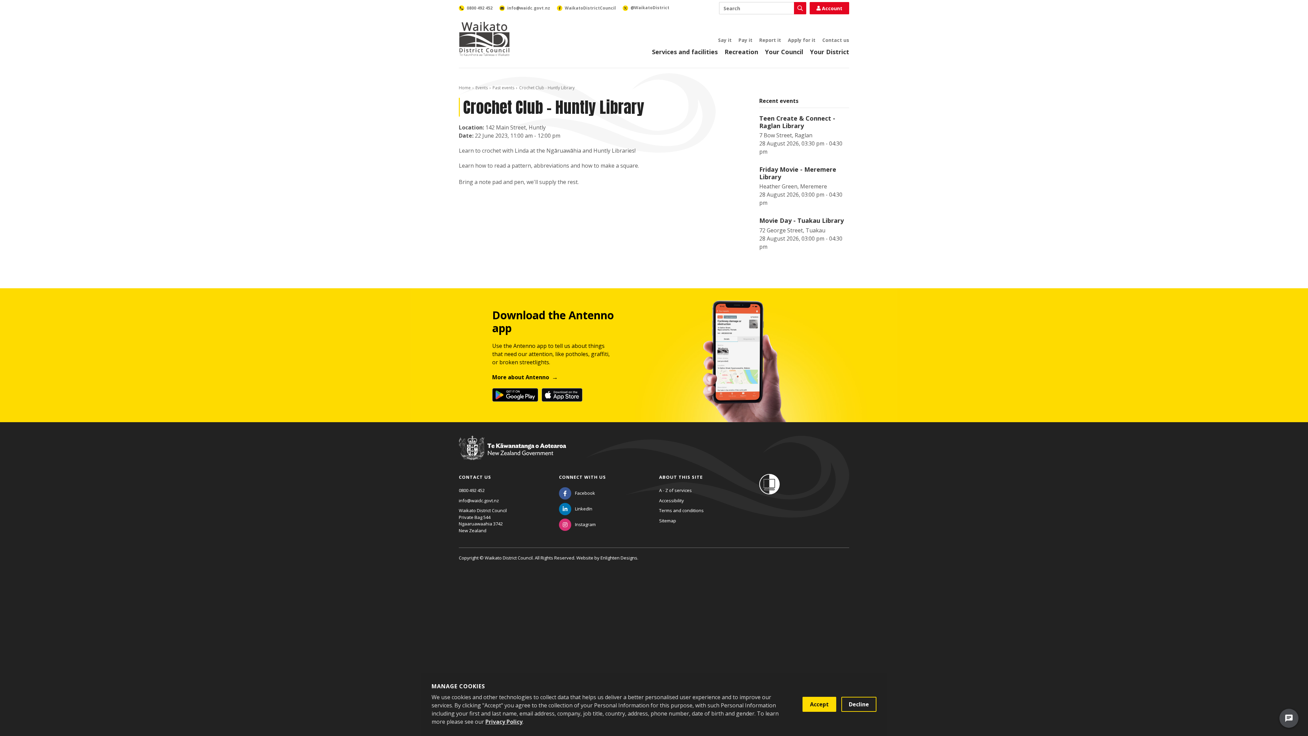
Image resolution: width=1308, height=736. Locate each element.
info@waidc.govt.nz (479, 500)
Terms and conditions (681, 510)
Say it (725, 40)
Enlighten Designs (619, 558)
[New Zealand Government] (512, 454)
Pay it (745, 40)
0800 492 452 (472, 490)
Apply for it (801, 40)
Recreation (741, 52)
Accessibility (671, 500)
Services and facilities (685, 52)
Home (465, 88)
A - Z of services (675, 490)
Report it (770, 40)
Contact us (835, 40)
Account (832, 8)
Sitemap (667, 521)
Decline (859, 704)
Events (482, 88)
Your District (829, 52)
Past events (503, 88)
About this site (681, 477)
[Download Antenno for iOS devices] (562, 395)
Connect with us (582, 477)
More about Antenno (520, 377)
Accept (819, 704)
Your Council (784, 52)
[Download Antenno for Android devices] (515, 395)
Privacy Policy (504, 721)
